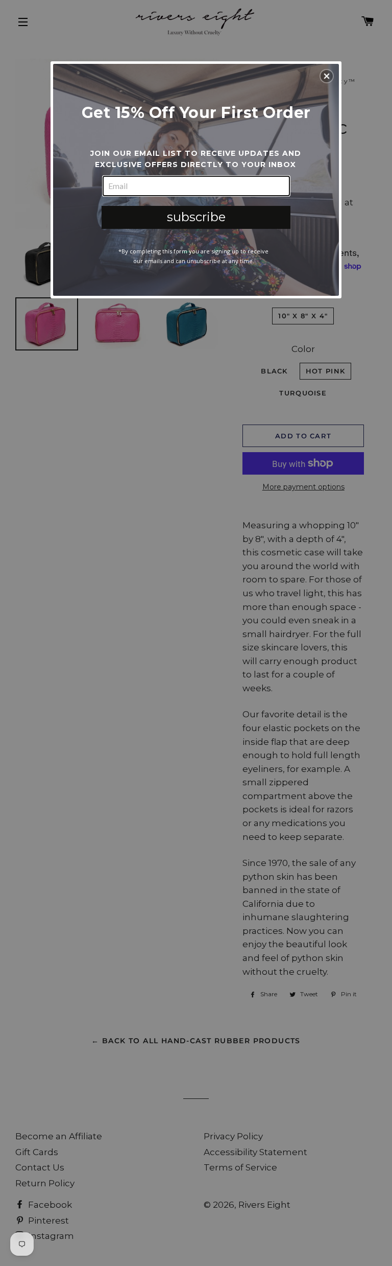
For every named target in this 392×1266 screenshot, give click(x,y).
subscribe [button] (196, 216)
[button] (327, 76)
